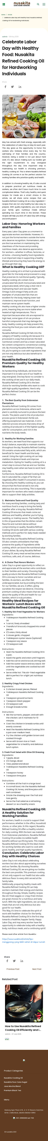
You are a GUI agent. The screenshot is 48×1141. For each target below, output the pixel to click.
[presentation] (6, 1038)
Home (3, 15)
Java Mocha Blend (12, 1086)
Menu (6, 1099)
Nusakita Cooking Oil (13, 1078)
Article (10, 15)
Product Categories (13, 1070)
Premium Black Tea (12, 1090)
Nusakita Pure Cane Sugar (15, 1082)
